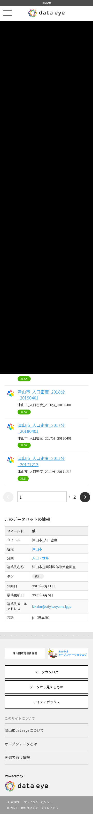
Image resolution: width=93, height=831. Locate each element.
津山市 (37, 549)
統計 (38, 576)
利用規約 (13, 802)
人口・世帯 (40, 558)
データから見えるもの (46, 686)
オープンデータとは (21, 744)
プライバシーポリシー (38, 802)
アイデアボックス (46, 701)
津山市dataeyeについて (24, 730)
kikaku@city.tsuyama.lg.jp (52, 606)
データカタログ (46, 672)
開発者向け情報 (17, 757)
